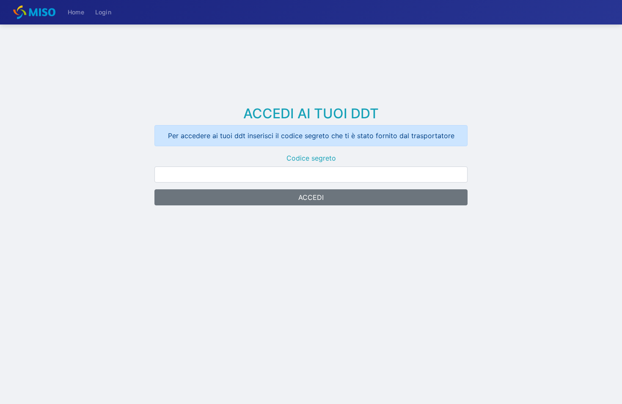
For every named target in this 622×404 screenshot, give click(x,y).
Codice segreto (311, 158)
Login (103, 12)
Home (76, 12)
